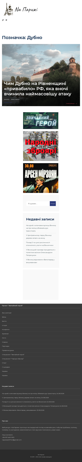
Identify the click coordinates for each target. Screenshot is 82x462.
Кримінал (5, 333)
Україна (4, 371)
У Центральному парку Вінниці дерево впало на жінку (21, 397)
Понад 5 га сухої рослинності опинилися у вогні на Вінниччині (24, 402)
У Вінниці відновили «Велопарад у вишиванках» (19, 410)
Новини (17, 99)
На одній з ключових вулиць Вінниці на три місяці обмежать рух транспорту (41, 228)
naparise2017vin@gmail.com (12, 440)
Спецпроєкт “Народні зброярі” (13, 359)
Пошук (53, 203)
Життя (4, 321)
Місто (4, 338)
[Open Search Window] (3, 20)
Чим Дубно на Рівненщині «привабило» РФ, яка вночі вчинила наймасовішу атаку (37, 88)
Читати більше (72, 103)
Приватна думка (8, 350)
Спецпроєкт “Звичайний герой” (13, 354)
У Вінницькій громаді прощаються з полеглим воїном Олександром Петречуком (40, 252)
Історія (4, 325)
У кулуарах (6, 367)
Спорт (4, 363)
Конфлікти (5, 329)
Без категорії (6, 313)
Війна (12, 99)
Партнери (5, 346)
